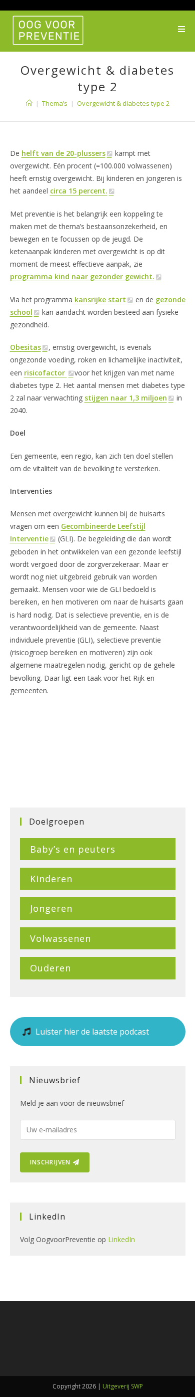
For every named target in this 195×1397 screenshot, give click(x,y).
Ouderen (50, 968)
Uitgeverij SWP (122, 1386)
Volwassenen (60, 938)
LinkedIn (121, 1239)
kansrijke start (100, 299)
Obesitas (25, 347)
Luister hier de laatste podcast (91, 1031)
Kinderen (51, 879)
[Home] (29, 103)
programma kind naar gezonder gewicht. (82, 276)
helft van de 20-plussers (64, 153)
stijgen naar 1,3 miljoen (125, 398)
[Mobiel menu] (182, 29)
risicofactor (45, 372)
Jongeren (51, 908)
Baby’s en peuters (73, 849)
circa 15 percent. (79, 190)
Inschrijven (51, 1162)
